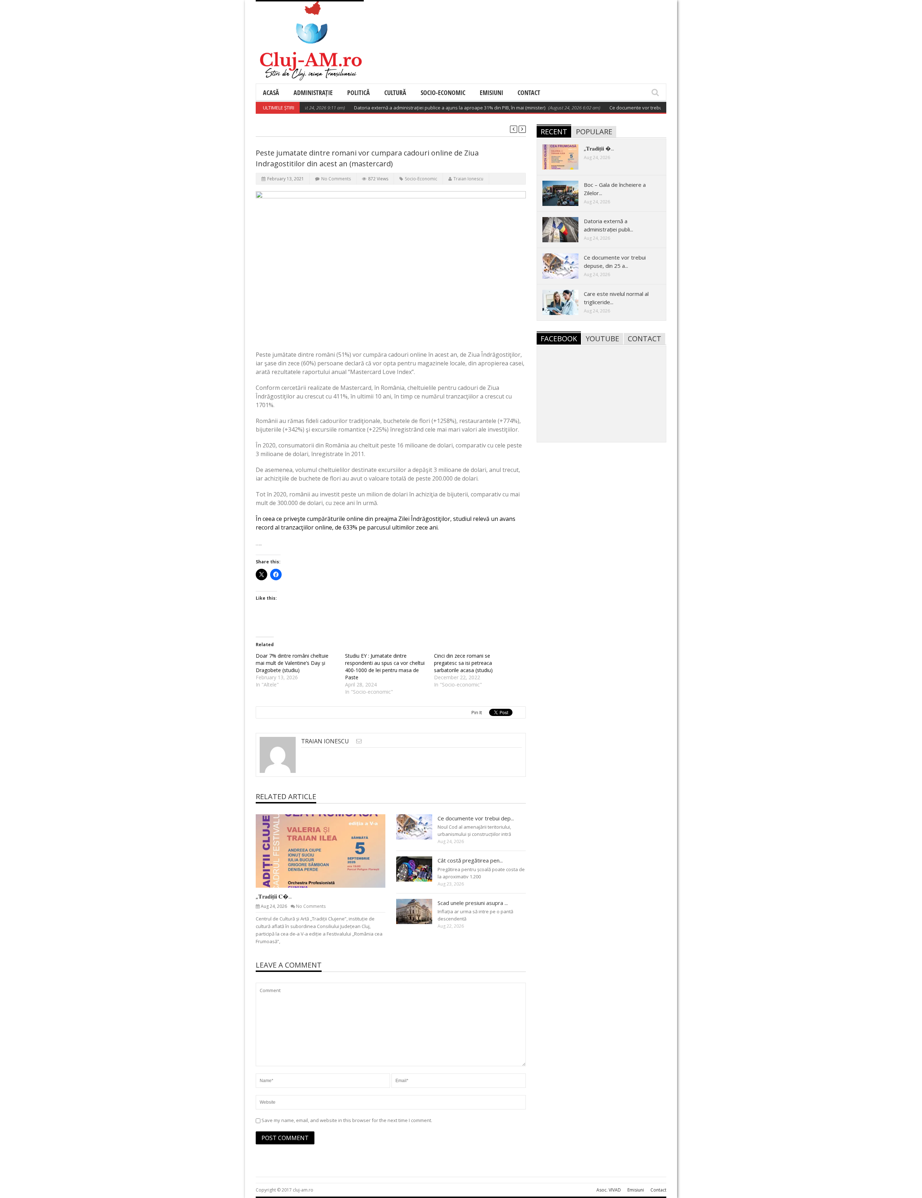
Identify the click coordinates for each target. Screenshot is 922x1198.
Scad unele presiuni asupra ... (473, 902)
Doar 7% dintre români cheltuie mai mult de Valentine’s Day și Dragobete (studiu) (292, 663)
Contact (529, 92)
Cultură (395, 92)
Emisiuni (491, 92)
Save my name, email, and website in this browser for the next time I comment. (346, 1120)
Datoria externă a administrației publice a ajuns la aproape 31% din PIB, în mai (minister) (425, 107)
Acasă (271, 92)
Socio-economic (443, 92)
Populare (594, 131)
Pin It (476, 712)
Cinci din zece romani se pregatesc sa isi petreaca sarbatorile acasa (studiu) (463, 663)
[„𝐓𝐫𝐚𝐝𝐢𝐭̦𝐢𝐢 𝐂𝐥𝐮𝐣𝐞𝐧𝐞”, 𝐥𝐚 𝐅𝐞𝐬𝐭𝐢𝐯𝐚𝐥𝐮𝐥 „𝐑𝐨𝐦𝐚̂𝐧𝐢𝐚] (326, 850)
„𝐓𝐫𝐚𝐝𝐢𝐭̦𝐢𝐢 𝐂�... (274, 896)
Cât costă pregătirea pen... (470, 860)
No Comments (336, 179)
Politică (358, 92)
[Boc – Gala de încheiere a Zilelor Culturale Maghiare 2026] (566, 193)
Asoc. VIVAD (608, 1190)
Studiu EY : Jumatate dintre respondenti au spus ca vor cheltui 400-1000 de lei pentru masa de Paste (385, 666)
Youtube (602, 338)
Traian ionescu (468, 179)
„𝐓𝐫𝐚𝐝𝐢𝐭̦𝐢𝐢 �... (599, 148)
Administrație (313, 92)
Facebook (559, 338)
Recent (554, 131)
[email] (359, 741)
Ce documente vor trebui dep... (476, 818)
